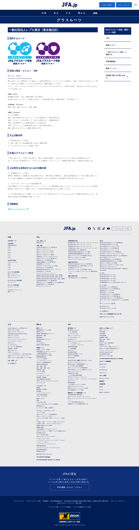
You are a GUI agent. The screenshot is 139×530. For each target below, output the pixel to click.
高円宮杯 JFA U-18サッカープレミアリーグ (79, 244)
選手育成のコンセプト (74, 330)
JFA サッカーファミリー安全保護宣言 (46, 414)
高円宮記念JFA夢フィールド (75, 354)
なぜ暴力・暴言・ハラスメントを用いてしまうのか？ (50, 421)
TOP (107, 38)
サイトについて (19, 501)
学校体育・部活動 (12, 348)
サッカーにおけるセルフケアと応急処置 (47, 404)
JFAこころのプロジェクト (75, 371)
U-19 (9, 250)
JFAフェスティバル (13, 352)
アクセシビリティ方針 (33, 501)
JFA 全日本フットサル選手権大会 (109, 287)
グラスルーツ (69, 19)
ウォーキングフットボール (15, 341)
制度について (111, 45)
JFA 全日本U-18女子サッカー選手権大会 (110, 252)
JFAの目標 (102, 333)
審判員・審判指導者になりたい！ (45, 333)
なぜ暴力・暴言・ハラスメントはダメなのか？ (49, 423)
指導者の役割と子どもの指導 (44, 425)
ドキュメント (103, 372)
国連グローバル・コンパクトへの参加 (78, 388)
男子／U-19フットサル (14, 275)
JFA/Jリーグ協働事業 (73, 356)
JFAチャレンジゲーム (13, 337)
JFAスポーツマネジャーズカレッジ (77, 377)
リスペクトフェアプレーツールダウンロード (48, 447)
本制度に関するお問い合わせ (115, 76)
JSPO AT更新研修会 (41, 395)
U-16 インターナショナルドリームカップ (79, 259)
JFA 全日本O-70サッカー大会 (108, 280)
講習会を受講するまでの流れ (44, 355)
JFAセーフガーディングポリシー (45, 416)
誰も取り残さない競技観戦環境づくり (78, 364)
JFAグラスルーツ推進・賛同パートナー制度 (19, 357)
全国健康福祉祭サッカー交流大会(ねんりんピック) (113, 282)
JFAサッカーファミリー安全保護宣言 (78, 368)
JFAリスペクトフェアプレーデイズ (45, 436)
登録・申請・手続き (104, 339)
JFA (69, 324)
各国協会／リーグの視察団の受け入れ (78, 404)
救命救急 (38, 391)
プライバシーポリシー (118, 501)
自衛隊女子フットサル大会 (107, 290)
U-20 (9, 264)
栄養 (37, 400)
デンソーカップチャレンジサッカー (46, 273)
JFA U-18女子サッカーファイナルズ (109, 250)
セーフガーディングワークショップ (46, 444)
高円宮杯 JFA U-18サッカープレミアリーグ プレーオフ (83, 248)
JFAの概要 (102, 332)
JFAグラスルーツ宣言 (13, 330)
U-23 (9, 247)
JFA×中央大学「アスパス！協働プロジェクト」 (80, 369)
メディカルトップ (41, 385)
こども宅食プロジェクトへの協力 (77, 384)
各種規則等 (102, 384)
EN (135, 5)
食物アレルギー (40, 398)
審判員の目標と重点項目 (43, 345)
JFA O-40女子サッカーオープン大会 (109, 246)
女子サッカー (103, 364)
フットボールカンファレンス (44, 360)
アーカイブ (52, 507)
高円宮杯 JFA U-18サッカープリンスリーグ (79, 246)
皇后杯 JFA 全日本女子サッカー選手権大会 (111, 242)
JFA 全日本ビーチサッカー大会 (108, 308)
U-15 (9, 257)
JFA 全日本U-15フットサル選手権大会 (110, 296)
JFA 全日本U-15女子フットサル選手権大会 (111, 298)
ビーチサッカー (12, 282)
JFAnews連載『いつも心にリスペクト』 (47, 429)
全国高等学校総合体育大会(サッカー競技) (79, 252)
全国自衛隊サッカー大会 (43, 264)
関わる (82, 13)
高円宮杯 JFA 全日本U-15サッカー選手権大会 (80, 264)
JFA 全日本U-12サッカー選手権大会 (77, 278)
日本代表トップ (12, 241)
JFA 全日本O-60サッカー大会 (108, 278)
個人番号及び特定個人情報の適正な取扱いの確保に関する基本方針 (86, 501)
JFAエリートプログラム (74, 335)
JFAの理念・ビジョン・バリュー (69, 487)
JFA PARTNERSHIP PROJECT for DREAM (48, 460)
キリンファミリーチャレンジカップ (17, 339)
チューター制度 (40, 371)
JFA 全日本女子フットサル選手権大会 (110, 289)
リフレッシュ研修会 (41, 358)
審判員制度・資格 (41, 335)
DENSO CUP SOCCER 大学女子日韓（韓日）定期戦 (50, 279)
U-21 (9, 249)
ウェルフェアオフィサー (43, 438)
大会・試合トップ (41, 241)
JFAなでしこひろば (13, 335)
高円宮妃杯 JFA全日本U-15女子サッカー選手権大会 (113, 255)
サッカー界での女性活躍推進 (75, 366)
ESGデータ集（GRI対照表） (107, 343)
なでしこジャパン (12, 262)
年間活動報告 (111, 61)
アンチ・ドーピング (41, 396)
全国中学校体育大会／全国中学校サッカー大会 (80, 266)
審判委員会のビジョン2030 (43, 330)
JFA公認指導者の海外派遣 (43, 379)
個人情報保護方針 (56, 501)
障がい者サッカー (12, 350)
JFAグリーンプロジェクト (75, 362)
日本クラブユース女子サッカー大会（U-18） (112, 265)
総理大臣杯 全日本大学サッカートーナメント (48, 269)
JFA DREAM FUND (104, 354)
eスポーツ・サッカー (13, 287)
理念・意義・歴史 (41, 366)
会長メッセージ (103, 330)
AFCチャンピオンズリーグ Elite (44, 251)
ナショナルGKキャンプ (74, 337)
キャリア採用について (81, 507)
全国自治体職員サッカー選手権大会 (46, 262)
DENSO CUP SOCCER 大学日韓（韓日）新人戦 (49, 277)
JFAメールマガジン (104, 392)
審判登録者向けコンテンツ (43, 339)
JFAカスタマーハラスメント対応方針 (69, 503)
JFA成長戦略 (102, 335)
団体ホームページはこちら (17, 209)
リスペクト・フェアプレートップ (45, 410)
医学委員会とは (40, 406)
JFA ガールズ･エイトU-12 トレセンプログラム (80, 341)
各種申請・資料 (40, 370)
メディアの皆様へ (66, 507)
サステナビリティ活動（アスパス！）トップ (80, 360)
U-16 (9, 256)
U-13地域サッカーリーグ (74, 267)
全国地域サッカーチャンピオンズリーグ (47, 256)
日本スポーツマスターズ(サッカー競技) (47, 266)
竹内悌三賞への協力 (73, 373)
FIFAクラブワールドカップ (43, 286)
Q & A (101, 387)
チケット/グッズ (124, 5)
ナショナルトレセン (73, 333)
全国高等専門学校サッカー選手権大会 (46, 280)
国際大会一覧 (40, 242)
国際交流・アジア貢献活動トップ (77, 393)
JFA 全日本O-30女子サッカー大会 (109, 244)
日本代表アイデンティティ (15, 290)
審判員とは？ (40, 332)
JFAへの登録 (107, 5)
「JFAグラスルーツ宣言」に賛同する (116, 53)
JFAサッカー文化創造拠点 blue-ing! (109, 314)
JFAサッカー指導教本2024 (43, 362)
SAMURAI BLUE (12, 245)
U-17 (9, 254)
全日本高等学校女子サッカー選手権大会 (110, 259)
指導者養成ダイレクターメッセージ (46, 351)
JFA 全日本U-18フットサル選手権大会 (110, 294)
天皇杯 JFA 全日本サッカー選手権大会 (46, 247)
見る (56, 13)
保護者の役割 (40, 427)
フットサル (102, 367)
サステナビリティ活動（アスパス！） (109, 346)
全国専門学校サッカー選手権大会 (45, 284)
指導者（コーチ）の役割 (43, 349)
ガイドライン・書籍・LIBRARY (44, 408)
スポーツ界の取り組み (42, 434)
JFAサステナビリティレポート (76, 386)
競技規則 (38, 341)
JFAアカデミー (72, 350)
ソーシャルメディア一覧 (121, 228)
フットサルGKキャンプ (74, 343)
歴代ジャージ (11, 291)
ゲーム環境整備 (72, 348)
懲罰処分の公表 (40, 451)
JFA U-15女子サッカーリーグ (107, 257)
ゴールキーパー (40, 373)
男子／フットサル (12, 274)
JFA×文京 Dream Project (105, 352)
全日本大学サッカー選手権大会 (44, 267)
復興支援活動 (71, 382)
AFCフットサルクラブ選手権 (107, 303)
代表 (44, 13)
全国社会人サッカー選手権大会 (44, 260)
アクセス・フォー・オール (106, 350)
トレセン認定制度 (72, 332)
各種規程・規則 (103, 337)
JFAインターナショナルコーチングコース (47, 381)
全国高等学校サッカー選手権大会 (77, 250)
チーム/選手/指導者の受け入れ (76, 402)
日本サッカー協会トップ (106, 328)
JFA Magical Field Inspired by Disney (17, 333)
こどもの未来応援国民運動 (75, 375)
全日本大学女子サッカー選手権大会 (109, 248)
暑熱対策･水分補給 (41, 389)
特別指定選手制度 (72, 346)
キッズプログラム (12, 344)
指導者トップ (40, 347)
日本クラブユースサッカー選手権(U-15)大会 (80, 269)
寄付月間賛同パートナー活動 (75, 390)
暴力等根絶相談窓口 (41, 449)
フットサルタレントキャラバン (76, 345)
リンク (101, 389)
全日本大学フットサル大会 (107, 292)
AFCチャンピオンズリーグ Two (44, 253)
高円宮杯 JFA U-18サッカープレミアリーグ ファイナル (83, 242)
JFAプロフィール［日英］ (106, 356)
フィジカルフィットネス (43, 375)
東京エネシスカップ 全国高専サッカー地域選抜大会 (50, 282)
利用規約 (46, 501)
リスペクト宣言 (40, 412)
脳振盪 (38, 387)
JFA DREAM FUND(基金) (43, 457)
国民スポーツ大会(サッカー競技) (45, 254)
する (68, 13)
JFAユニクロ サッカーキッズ (15, 332)
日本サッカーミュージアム (107, 316)
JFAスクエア (11, 343)
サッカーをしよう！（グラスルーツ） (18, 328)
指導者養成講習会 (41, 357)
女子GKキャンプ (72, 339)
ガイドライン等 (40, 383)
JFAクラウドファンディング (44, 454)
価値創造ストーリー (104, 345)
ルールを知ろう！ (104, 311)
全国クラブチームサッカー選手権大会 (46, 258)
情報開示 (101, 341)
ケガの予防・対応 (41, 402)
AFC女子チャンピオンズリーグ (108, 266)
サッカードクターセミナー (43, 393)
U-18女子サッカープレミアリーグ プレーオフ (112, 254)
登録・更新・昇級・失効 (43, 368)
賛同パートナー (111, 68)
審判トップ (39, 328)
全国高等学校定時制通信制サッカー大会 (79, 254)
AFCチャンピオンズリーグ (43, 249)
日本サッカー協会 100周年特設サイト (109, 348)
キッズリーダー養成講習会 (15, 346)
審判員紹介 (39, 337)
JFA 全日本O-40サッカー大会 (108, 275)
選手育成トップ (72, 328)
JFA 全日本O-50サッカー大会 (108, 276)
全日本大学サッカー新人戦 (43, 271)
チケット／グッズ (104, 378)
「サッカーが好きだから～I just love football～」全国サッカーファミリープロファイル (21, 355)
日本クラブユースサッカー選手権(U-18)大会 (80, 255)
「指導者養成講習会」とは (43, 353)
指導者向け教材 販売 (42, 364)
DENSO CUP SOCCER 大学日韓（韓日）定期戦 (49, 275)
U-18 (9, 252)
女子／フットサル (12, 277)
